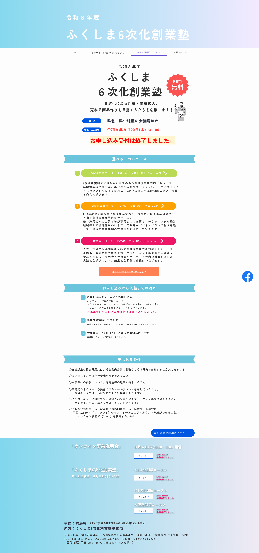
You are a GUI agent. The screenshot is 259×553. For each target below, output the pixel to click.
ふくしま (92, 33)
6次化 (134, 33)
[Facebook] (247, 276)
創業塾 (171, 33)
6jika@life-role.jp (144, 539)
